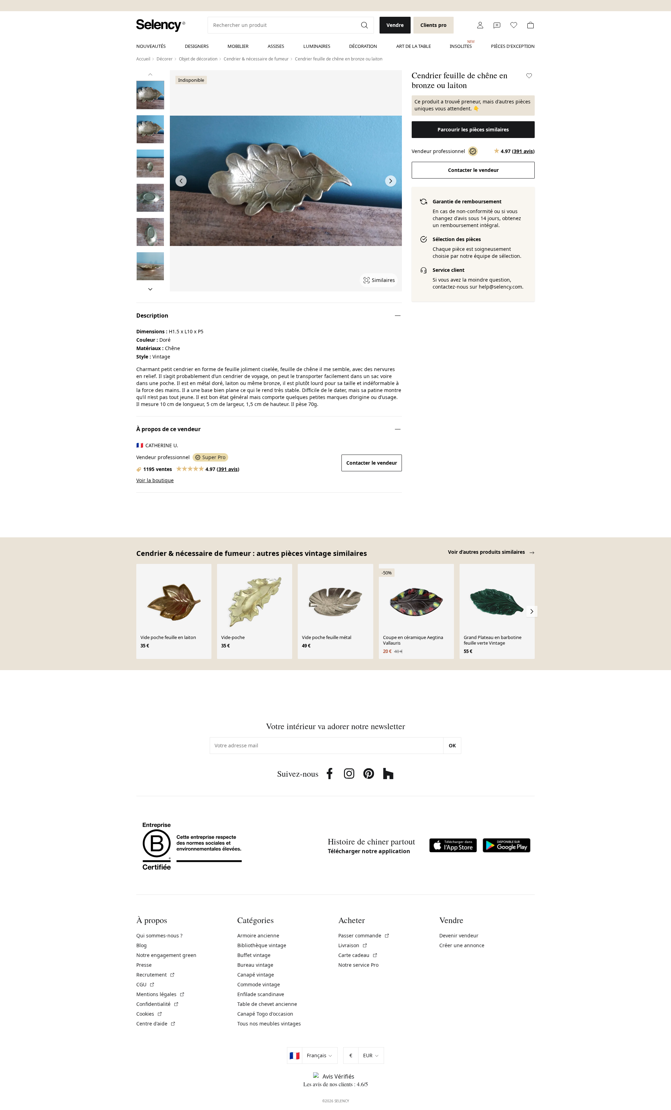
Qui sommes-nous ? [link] (159, 935)
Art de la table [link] (413, 46)
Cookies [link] (149, 1013)
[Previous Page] (181, 181)
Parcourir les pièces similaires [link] (473, 129)
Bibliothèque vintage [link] (261, 945)
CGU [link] (145, 984)
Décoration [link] (363, 46)
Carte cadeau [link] (358, 955)
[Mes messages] (497, 25)
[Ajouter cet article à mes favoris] (529, 76)
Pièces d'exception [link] (513, 46)
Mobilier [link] (238, 46)
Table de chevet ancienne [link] (267, 1004)
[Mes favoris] (514, 25)
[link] (160, 25)
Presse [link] (144, 965)
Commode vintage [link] (258, 984)
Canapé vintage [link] (255, 974)
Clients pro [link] (433, 25)
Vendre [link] (395, 25)
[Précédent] (150, 74)
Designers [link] (197, 46)
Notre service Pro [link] (358, 965)
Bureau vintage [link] (255, 965)
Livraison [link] (353, 945)
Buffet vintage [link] (253, 955)
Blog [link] (141, 945)
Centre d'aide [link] (156, 1023)
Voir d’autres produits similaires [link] (487, 552)
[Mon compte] (480, 25)
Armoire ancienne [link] (258, 935)
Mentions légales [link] (160, 994)
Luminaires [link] (316, 46)
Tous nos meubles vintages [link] (269, 1023)
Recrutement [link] (155, 974)
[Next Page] (390, 181)
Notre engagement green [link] (166, 955)
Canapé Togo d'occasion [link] (265, 1013)
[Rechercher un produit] (365, 25)
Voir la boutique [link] (155, 480)
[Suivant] (150, 289)
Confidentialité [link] (157, 1004)
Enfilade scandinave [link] (260, 994)
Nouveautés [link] (151, 46)
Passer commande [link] (364, 935)
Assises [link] (276, 46)
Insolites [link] (461, 44)
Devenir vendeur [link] (458, 935)
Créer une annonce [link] (461, 945)
